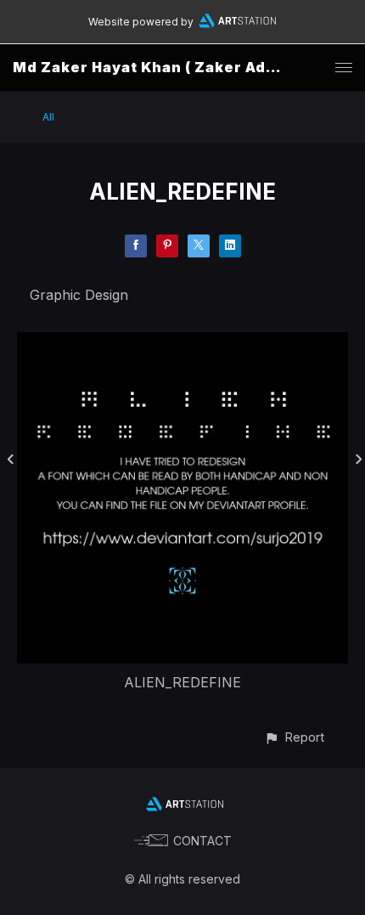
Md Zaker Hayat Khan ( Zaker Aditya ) (159, 67)
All (48, 116)
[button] (294, 737)
